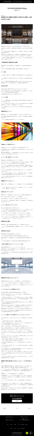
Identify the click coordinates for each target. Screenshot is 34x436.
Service (17, 1)
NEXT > (29, 408)
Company (20, 1)
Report (22, 1)
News (14, 1)
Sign (18, 424)
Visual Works (22, 424)
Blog (25, 1)
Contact (30, 1)
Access (28, 1)
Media (15, 424)
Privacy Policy (22, 428)
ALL (17, 408)
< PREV (4, 408)
